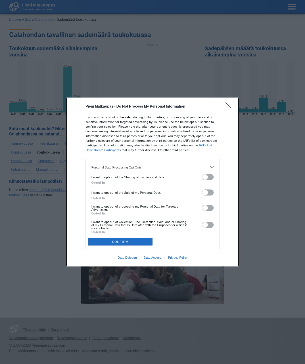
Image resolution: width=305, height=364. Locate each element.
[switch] (208, 177)
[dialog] (152, 182)
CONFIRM (120, 241)
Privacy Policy (178, 257)
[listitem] (152, 167)
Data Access (152, 257)
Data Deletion (127, 257)
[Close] (230, 106)
